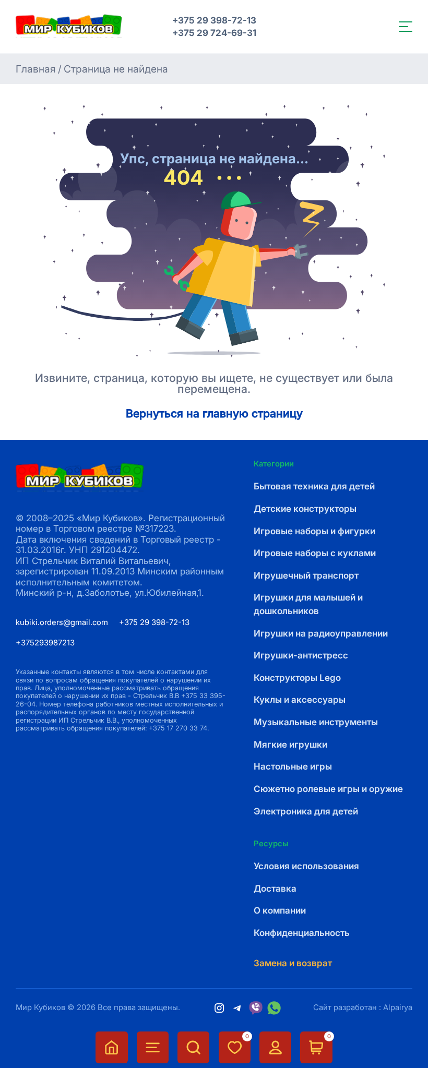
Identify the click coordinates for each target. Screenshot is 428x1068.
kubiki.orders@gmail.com (62, 622)
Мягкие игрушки (290, 744)
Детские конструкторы (305, 508)
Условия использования (306, 865)
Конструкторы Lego (297, 677)
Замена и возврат (293, 962)
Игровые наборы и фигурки (314, 530)
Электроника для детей (306, 811)
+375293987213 (45, 642)
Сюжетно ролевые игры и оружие (328, 788)
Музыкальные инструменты (316, 721)
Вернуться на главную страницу (214, 413)
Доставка (275, 888)
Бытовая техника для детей (314, 486)
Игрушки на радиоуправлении (321, 633)
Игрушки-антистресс (301, 655)
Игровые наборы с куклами (315, 552)
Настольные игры (293, 766)
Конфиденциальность (302, 932)
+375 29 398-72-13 (214, 20)
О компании (280, 910)
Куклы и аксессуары (300, 699)
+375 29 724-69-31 (214, 33)
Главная (36, 69)
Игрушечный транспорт (306, 575)
